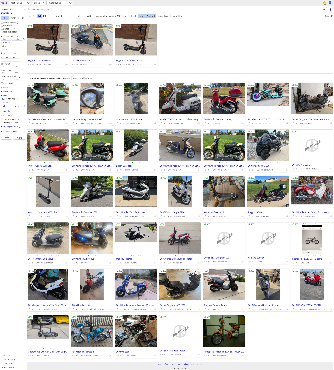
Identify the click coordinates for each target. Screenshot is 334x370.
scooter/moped (11, 99)
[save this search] (330, 9)
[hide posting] (66, 64)
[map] (44, 16)
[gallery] (39, 16)
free (5, 49)
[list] (29, 16)
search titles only (10, 22)
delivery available (10, 122)
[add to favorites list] (29, 64)
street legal (8, 83)
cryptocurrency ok (11, 119)
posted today (8, 29)
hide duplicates (10, 32)
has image (7, 25)
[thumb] (34, 16)
